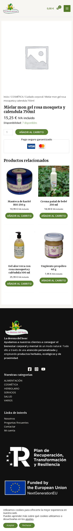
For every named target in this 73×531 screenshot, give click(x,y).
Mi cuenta (9, 430)
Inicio (6, 96)
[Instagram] (36, 369)
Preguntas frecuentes (16, 422)
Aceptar (10, 525)
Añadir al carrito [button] (19, 215)
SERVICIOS (10, 392)
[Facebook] (30, 369)
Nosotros (9, 418)
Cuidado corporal (34, 96)
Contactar (9, 426)
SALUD (8, 396)
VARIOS (8, 400)
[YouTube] (43, 369)
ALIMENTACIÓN (13, 380)
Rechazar (26, 525)
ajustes (29, 519)
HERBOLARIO (11, 388)
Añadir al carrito (31, 132)
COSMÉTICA (17, 96)
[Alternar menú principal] (67, 8)
